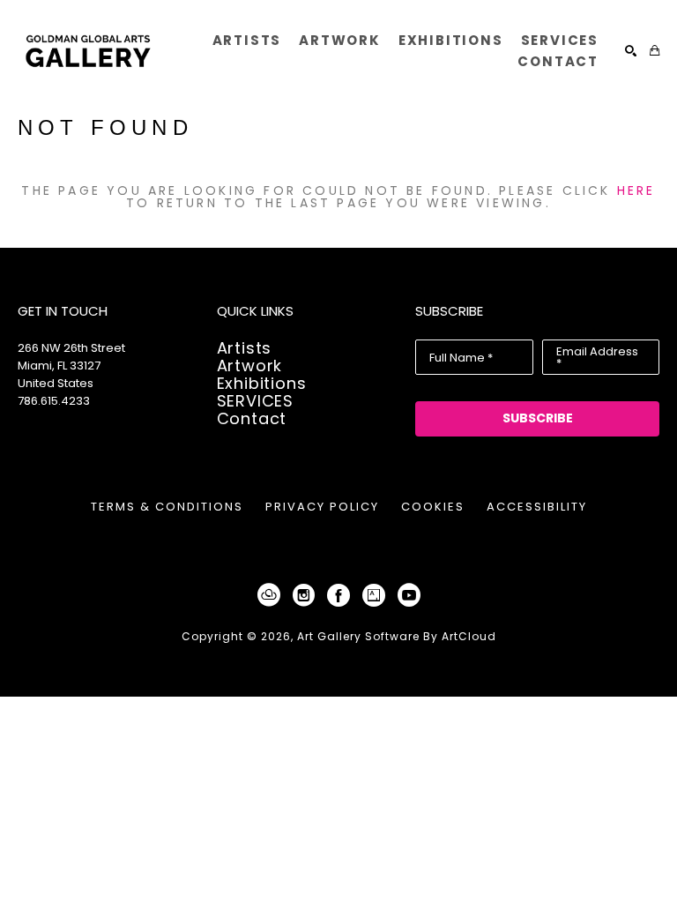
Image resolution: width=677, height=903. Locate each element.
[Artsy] (376, 595)
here (636, 190)
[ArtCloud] (271, 595)
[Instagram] (307, 595)
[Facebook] (341, 595)
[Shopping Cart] (654, 50)
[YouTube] (409, 595)
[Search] (630, 50)
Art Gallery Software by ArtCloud (396, 636)
